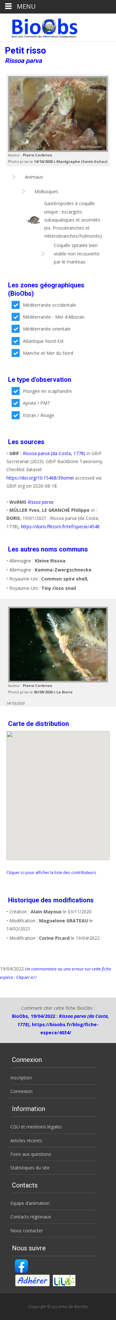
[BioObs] (39, 26)
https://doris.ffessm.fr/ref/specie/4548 (60, 526)
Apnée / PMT (36, 403)
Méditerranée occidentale (49, 305)
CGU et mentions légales (36, 1127)
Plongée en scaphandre (47, 391)
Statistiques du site (30, 1168)
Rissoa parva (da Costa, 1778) (54, 453)
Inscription (21, 1078)
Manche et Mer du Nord (48, 353)
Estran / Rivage (38, 415)
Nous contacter (26, 1230)
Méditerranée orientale (47, 329)
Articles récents (26, 1140)
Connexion (21, 1091)
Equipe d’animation (30, 1203)
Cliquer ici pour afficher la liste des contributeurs (51, 872)
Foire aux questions (30, 1154)
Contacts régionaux (30, 1217)
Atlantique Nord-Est (43, 341)
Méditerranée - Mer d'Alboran (53, 317)
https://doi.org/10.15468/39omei (40, 478)
